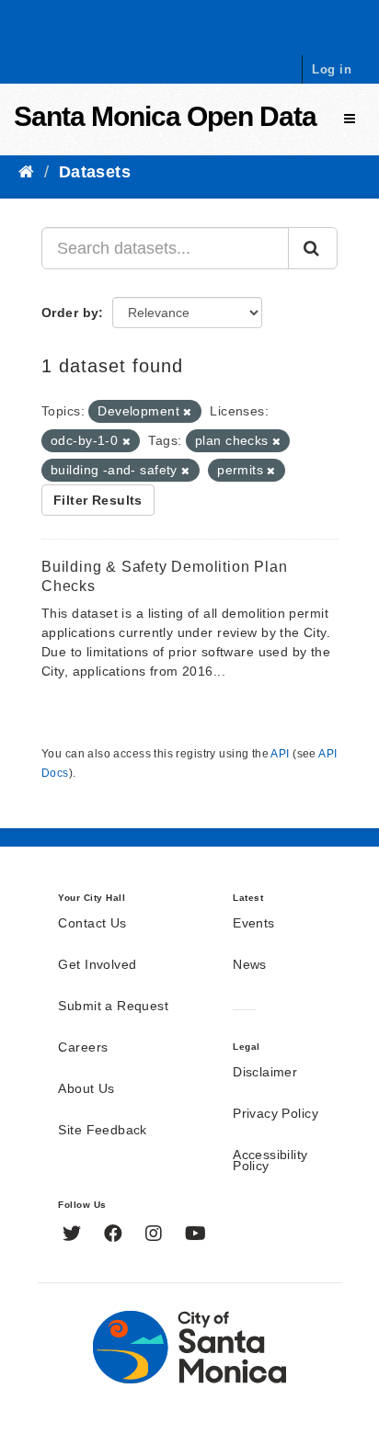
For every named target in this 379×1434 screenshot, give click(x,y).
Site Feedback (102, 1130)
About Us (86, 1089)
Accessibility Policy (270, 1161)
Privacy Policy (275, 1114)
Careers (83, 1047)
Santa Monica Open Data (165, 116)
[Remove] (187, 411)
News (250, 965)
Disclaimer (265, 1072)
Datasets (95, 172)
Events (254, 923)
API (279, 753)
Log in (331, 69)
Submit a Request (113, 1006)
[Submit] (313, 248)
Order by (69, 312)
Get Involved (97, 965)
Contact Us (92, 923)
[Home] (26, 172)
